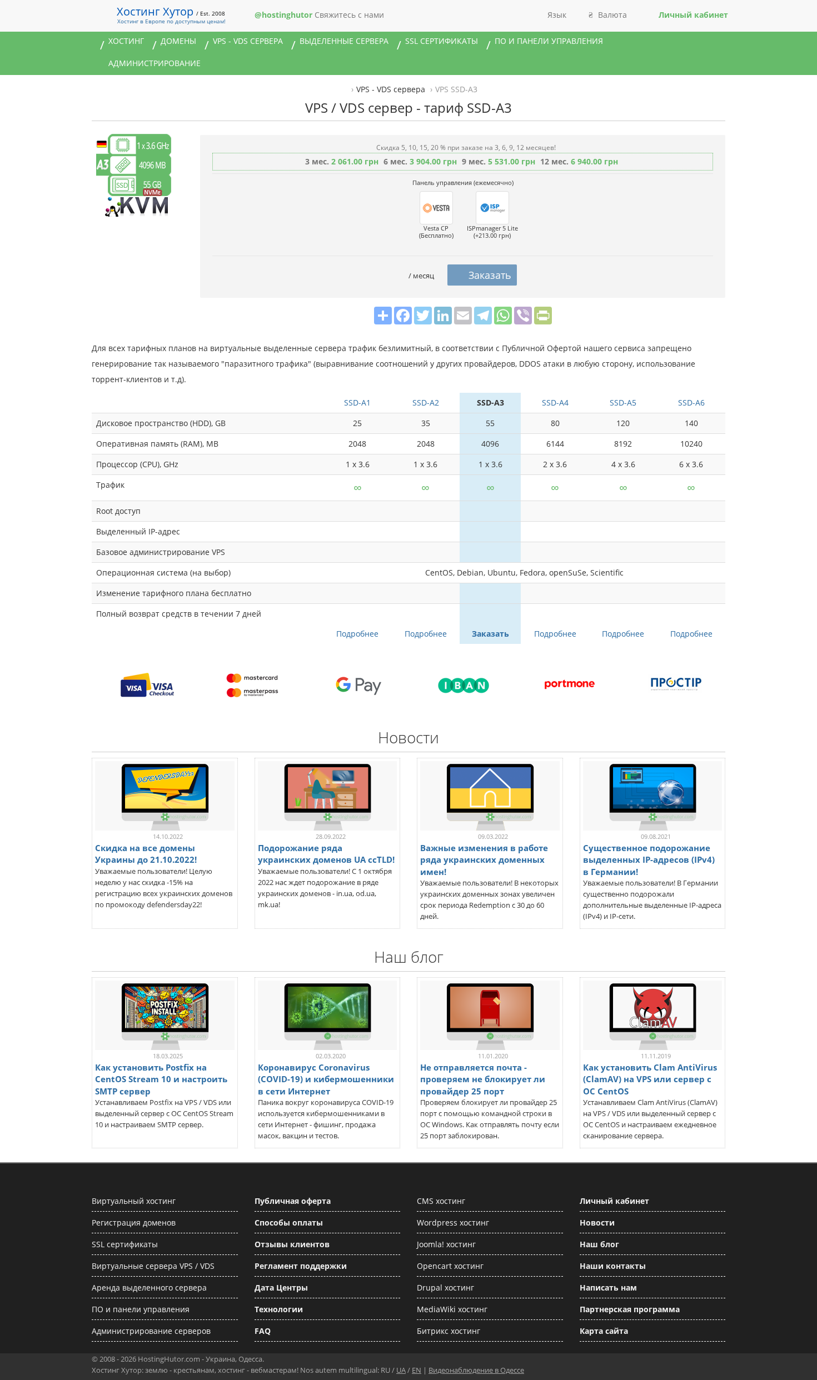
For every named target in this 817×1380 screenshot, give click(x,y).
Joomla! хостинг (446, 1244)
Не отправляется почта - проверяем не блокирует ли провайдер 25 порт (482, 1079)
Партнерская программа (630, 1309)
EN (416, 1370)
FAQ (263, 1331)
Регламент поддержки (301, 1266)
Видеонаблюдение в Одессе (476, 1370)
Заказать (490, 633)
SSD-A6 (691, 402)
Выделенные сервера (344, 41)
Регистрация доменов (134, 1222)
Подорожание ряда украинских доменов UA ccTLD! (326, 853)
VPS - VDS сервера (248, 41)
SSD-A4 (555, 402)
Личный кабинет (614, 1201)
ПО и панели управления (549, 41)
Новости (597, 1222)
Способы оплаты (289, 1222)
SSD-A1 (357, 402)
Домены (178, 41)
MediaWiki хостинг (452, 1309)
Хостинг (126, 41)
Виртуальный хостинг (134, 1201)
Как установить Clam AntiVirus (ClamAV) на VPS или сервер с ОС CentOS (650, 1079)
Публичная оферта (293, 1201)
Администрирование (154, 63)
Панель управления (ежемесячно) (463, 182)
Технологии (279, 1309)
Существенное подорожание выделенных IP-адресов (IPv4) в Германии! (649, 859)
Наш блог (599, 1244)
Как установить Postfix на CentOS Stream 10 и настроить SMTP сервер (161, 1079)
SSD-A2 (425, 402)
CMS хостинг (441, 1201)
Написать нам (608, 1287)
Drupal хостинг (445, 1287)
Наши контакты (613, 1266)
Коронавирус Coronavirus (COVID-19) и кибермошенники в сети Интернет (326, 1079)
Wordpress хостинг (453, 1222)
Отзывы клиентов (292, 1244)
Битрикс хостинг (448, 1331)
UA (401, 1370)
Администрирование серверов (151, 1331)
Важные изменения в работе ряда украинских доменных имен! (484, 859)
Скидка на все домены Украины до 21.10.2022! (146, 853)
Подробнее (357, 633)
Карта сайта (604, 1331)
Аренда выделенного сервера (149, 1287)
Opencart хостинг (450, 1266)
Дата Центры (281, 1287)
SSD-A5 (623, 402)
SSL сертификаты (441, 41)
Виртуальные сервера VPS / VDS (153, 1266)
